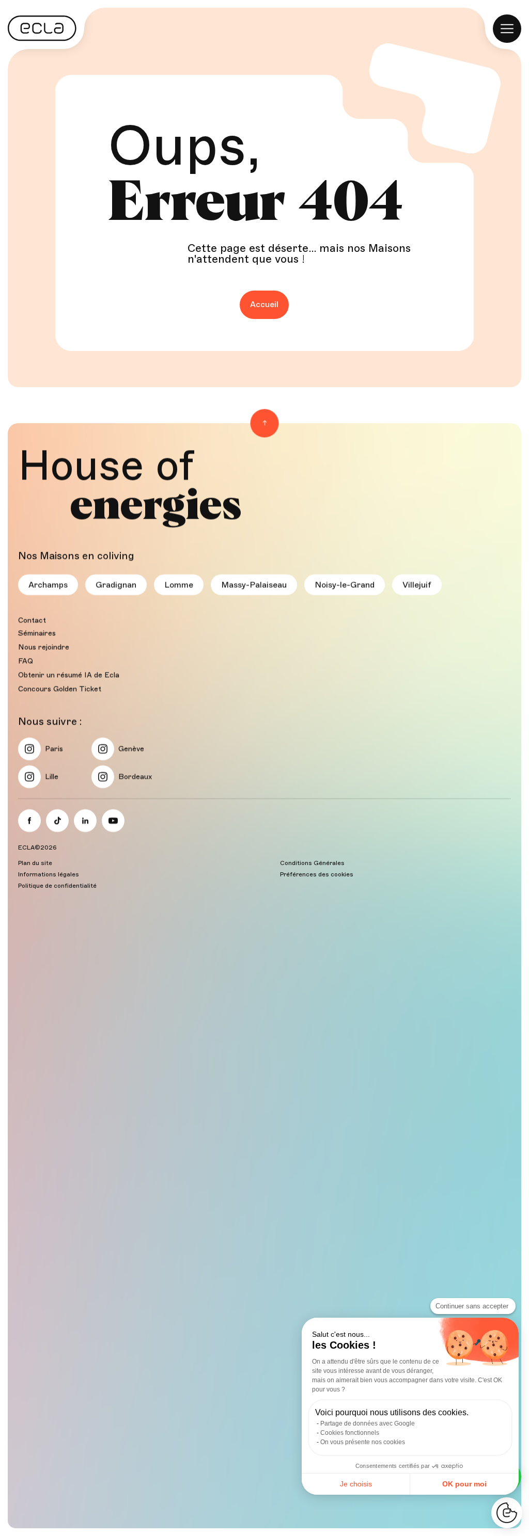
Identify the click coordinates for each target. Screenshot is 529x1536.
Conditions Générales (312, 863)
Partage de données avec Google (367, 1423)
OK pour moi (464, 1484)
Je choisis (356, 1484)
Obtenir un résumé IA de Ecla (68, 674)
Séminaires (37, 633)
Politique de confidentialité (57, 885)
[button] (506, 1512)
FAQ (25, 661)
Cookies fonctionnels (349, 1432)
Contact (32, 620)
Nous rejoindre (43, 647)
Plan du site (35, 863)
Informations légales (48, 874)
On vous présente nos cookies (362, 1442)
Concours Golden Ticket (59, 688)
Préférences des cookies (316, 874)
